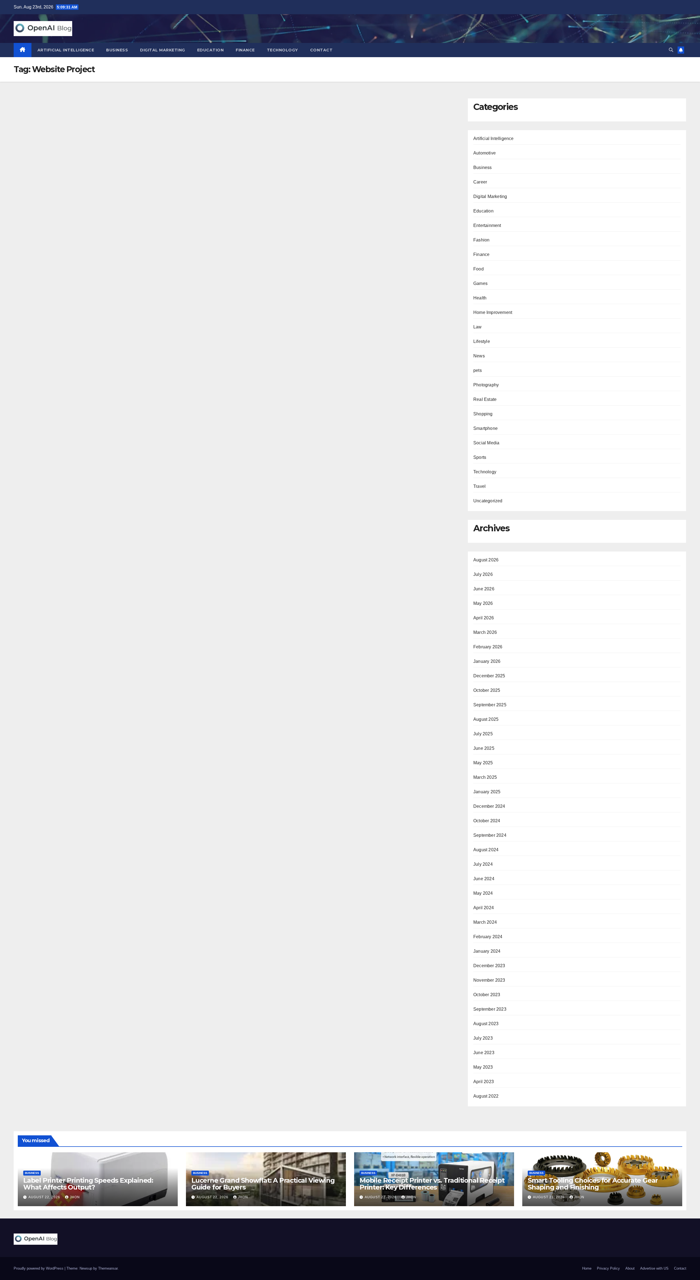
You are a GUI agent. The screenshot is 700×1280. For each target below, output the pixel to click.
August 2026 (485, 560)
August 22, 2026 (44, 1197)
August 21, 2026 (549, 1197)
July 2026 (483, 574)
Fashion (481, 240)
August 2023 (485, 1023)
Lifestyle (481, 341)
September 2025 (489, 704)
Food (478, 269)
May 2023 (483, 1067)
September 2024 (489, 835)
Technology (282, 50)
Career (480, 182)
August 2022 (485, 1096)
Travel (479, 486)
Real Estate (485, 399)
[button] (671, 50)
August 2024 (485, 849)
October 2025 (486, 690)
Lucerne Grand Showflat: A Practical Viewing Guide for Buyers (262, 1183)
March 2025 (485, 777)
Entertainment (487, 225)
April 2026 (483, 618)
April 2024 (483, 907)
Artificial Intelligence (65, 50)
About (630, 1268)
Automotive (484, 153)
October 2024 (486, 820)
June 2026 (483, 589)
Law (477, 327)
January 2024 (486, 951)
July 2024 (483, 864)
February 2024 (488, 936)
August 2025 (485, 719)
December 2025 (489, 675)
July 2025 (483, 733)
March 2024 (485, 922)
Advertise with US (654, 1268)
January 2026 (486, 661)
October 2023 (486, 994)
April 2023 (483, 1081)
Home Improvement (492, 312)
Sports (479, 457)
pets (477, 370)
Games (480, 283)
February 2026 (488, 647)
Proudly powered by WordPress (39, 1268)
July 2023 (483, 1038)
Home (586, 1268)
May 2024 (483, 893)
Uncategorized (488, 500)
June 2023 (483, 1052)
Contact (321, 50)
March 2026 (485, 632)
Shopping (483, 414)
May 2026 (483, 603)
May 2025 (483, 762)
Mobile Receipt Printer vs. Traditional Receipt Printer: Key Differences (432, 1183)
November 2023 (489, 980)
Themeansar (108, 1268)
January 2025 (486, 791)
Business (117, 50)
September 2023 (489, 1009)
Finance (245, 50)
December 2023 (489, 965)
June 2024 (483, 878)
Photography (486, 385)
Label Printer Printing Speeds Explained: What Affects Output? (88, 1183)
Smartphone (485, 428)
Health (479, 298)
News (479, 356)
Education (210, 50)
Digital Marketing (162, 50)
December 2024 (489, 806)
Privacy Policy (608, 1268)
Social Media (486, 443)
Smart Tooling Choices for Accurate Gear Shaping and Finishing (593, 1183)
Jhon (75, 1197)
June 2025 (483, 748)
